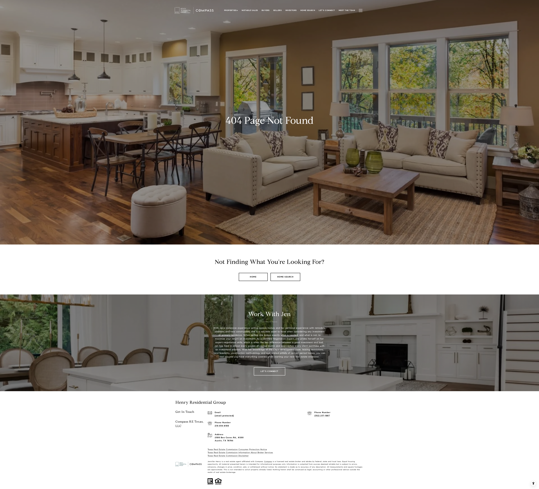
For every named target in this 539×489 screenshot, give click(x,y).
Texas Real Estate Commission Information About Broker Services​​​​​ (240, 452)
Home (253, 277)
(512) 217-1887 (322, 415)
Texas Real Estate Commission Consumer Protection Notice (237, 449)
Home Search (285, 277)
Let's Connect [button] (269, 371)
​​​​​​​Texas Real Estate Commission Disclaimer (228, 456)
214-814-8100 (222, 426)
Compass (268, 461)
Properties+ (231, 10)
